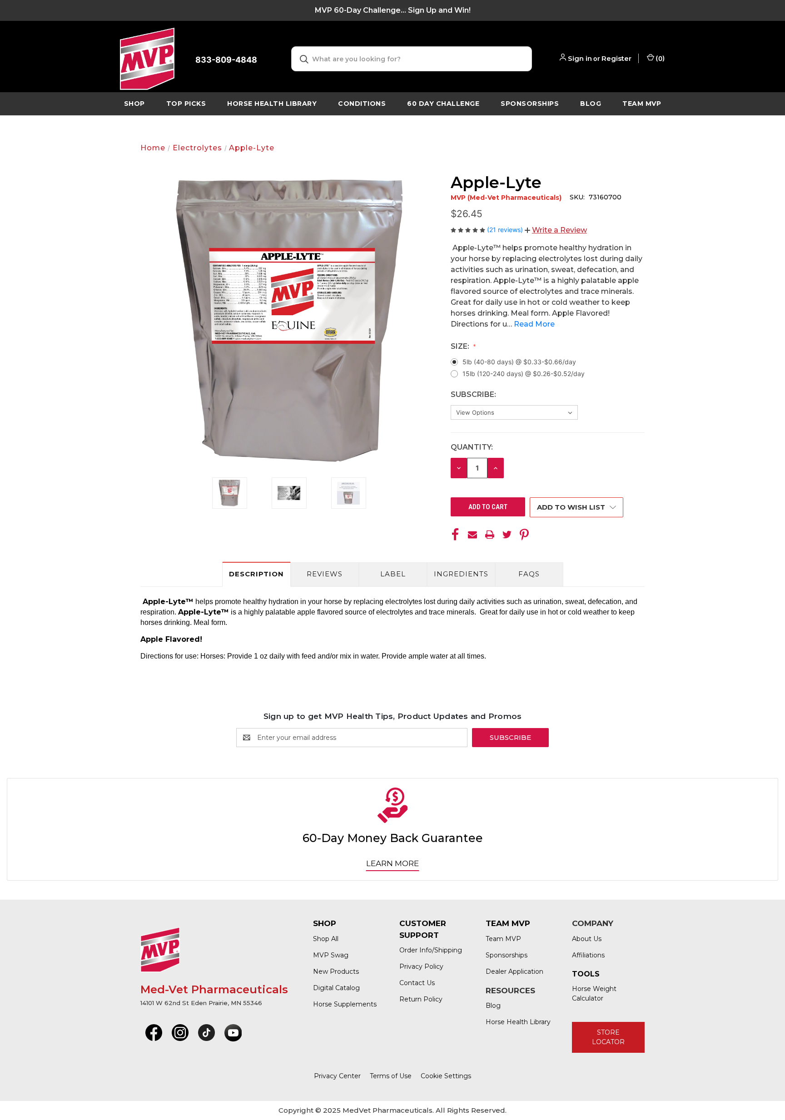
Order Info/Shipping (430, 950)
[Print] (489, 534)
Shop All (325, 939)
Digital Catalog (336, 988)
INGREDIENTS (461, 574)
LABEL (393, 574)
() (659, 58)
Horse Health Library (518, 1022)
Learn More (392, 863)
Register (616, 58)
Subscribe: (474, 394)
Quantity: (472, 447)
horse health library (272, 103)
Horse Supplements (345, 1004)
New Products (336, 971)
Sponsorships (530, 103)
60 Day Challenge (443, 103)
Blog (590, 103)
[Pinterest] (524, 534)
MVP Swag (330, 955)
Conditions (362, 103)
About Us (586, 939)
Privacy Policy (421, 966)
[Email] (472, 534)
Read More (534, 324)
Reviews (325, 574)
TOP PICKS (186, 103)
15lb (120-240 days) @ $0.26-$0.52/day (523, 373)
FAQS (529, 574)
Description (256, 574)
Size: (461, 346)
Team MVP (641, 103)
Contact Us (417, 983)
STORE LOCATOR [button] (608, 1037)
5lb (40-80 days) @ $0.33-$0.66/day (519, 362)
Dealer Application (514, 971)
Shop (134, 103)
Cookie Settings (446, 1076)
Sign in (580, 58)
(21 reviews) (506, 229)
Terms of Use (391, 1076)
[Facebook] (455, 534)
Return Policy (420, 999)
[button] (556, 230)
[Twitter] (507, 534)
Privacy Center (337, 1076)
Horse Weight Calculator (594, 993)
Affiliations (588, 955)
